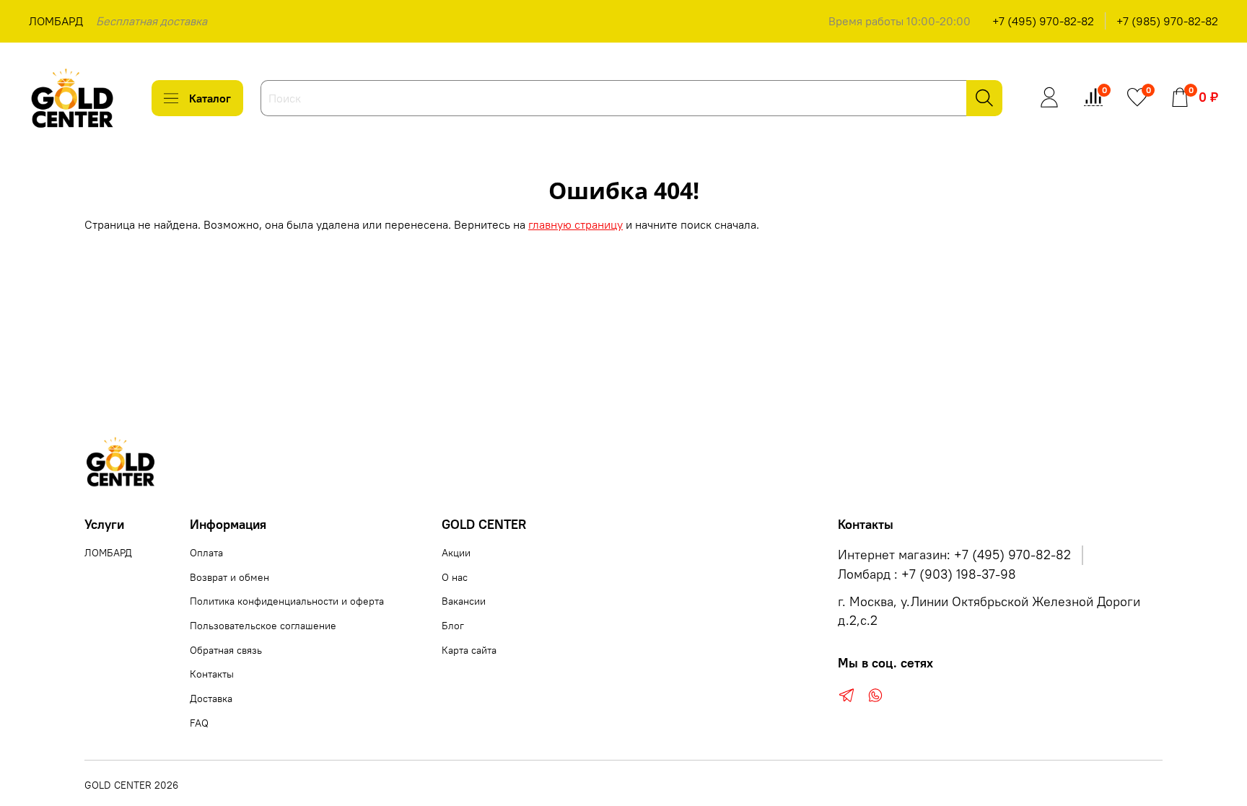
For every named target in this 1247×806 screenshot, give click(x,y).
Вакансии (464, 601)
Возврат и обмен (229, 577)
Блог (453, 625)
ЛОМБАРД (56, 21)
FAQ (199, 723)
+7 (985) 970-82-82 (1167, 21)
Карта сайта (469, 650)
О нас (455, 577)
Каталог (210, 98)
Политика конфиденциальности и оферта (287, 601)
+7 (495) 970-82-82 (1043, 21)
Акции (456, 552)
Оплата (206, 552)
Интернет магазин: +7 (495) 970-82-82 (954, 555)
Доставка (211, 698)
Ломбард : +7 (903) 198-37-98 (927, 574)
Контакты (212, 673)
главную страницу (575, 224)
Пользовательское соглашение (263, 625)
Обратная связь (226, 650)
